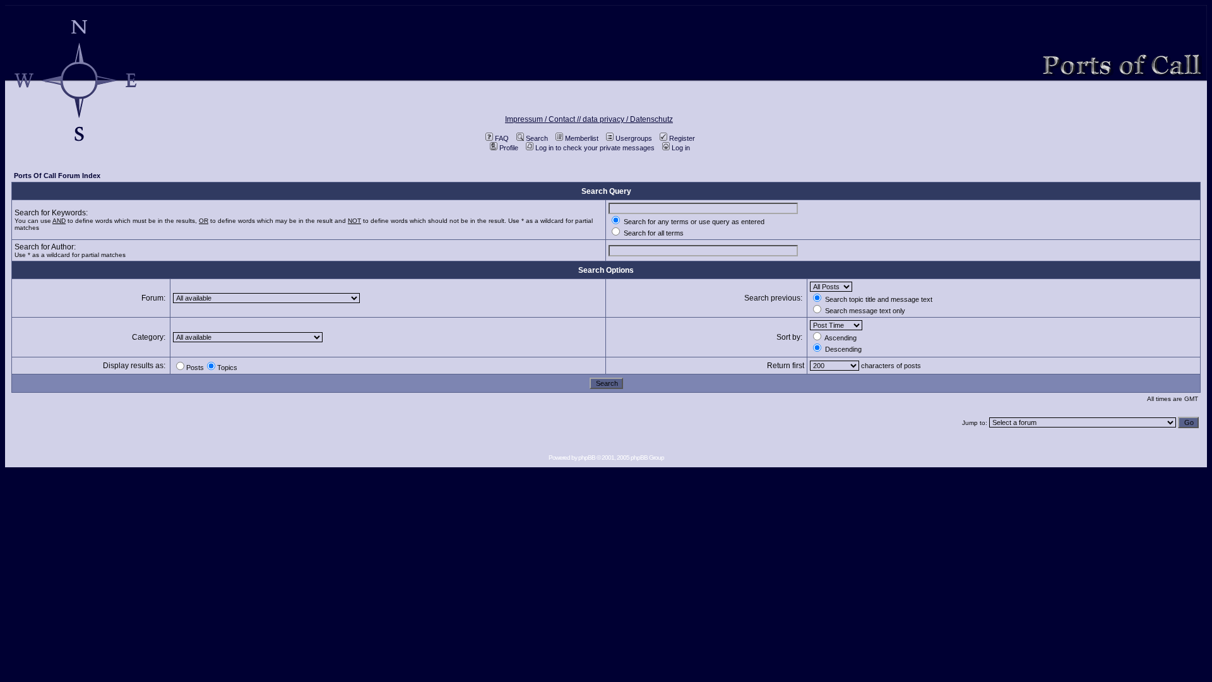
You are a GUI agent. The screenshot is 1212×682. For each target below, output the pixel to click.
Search (537, 138)
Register (682, 138)
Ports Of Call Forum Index (57, 175)
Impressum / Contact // (544, 119)
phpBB (586, 457)
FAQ (502, 138)
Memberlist (581, 138)
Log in (681, 148)
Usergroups (633, 138)
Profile (508, 148)
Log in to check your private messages (595, 148)
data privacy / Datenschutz (628, 119)
